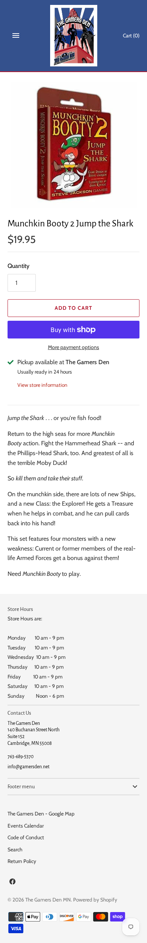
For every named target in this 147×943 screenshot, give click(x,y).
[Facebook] (12, 882)
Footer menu (21, 786)
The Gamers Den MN (48, 900)
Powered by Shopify (95, 900)
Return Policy (22, 861)
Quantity (18, 265)
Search (15, 849)
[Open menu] (16, 35)
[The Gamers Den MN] (73, 35)
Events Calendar (26, 826)
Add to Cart (73, 308)
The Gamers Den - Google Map (41, 814)
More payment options (73, 347)
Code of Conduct (26, 837)
